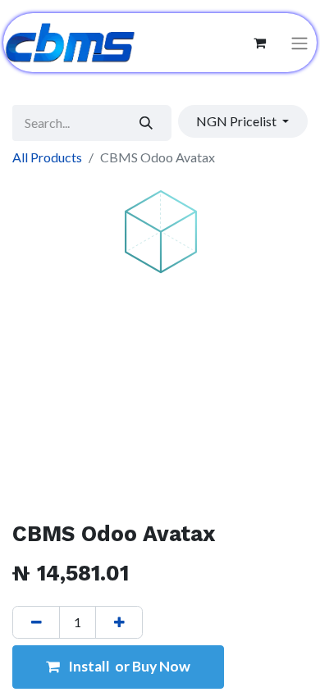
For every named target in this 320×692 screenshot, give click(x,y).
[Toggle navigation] (299, 43)
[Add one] (119, 622)
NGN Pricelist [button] (237, 121)
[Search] (146, 123)
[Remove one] (36, 622)
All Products (47, 157)
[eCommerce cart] (259, 42)
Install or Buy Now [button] (128, 666)
